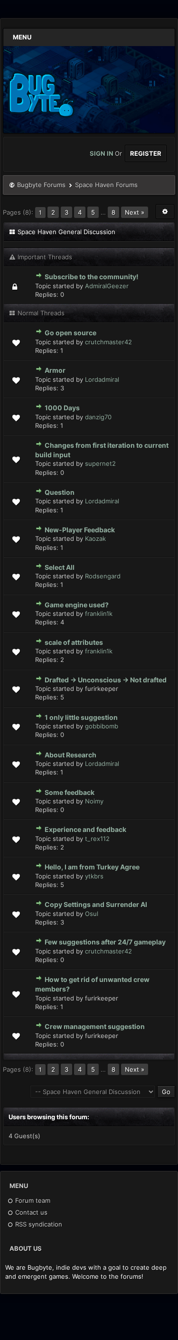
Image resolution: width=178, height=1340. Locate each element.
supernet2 (100, 463)
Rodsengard (103, 576)
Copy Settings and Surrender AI (96, 904)
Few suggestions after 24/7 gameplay (105, 942)
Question (60, 492)
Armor (55, 370)
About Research (70, 755)
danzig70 (98, 417)
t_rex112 (97, 838)
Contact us (30, 1212)
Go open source (70, 333)
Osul (91, 913)
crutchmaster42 (108, 342)
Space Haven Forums (106, 185)
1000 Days (62, 408)
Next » (134, 212)
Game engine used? (77, 605)
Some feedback (69, 792)
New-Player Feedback (80, 530)
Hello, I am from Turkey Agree (92, 867)
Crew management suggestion (95, 1026)
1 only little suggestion (81, 717)
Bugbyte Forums (41, 185)
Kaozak (95, 538)
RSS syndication (37, 1224)
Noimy (94, 801)
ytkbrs (94, 876)
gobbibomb (101, 726)
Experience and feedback (85, 829)
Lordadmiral (102, 379)
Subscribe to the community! (92, 277)
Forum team (31, 1200)
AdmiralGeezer (107, 286)
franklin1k (98, 613)
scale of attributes (74, 642)
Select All (60, 567)
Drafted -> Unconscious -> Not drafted (106, 680)
